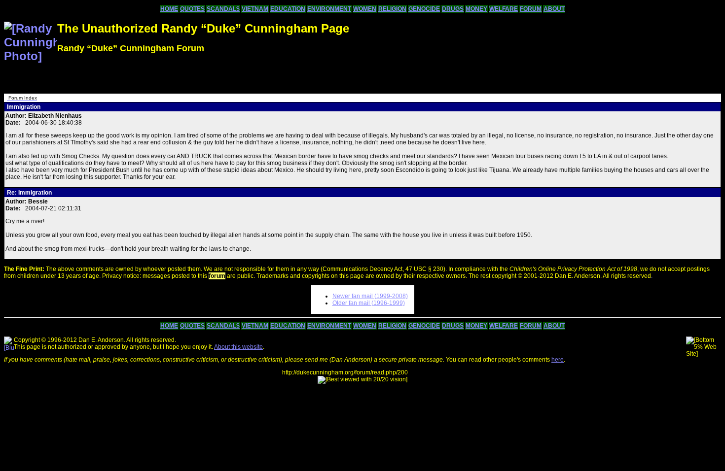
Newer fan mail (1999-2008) (370, 296)
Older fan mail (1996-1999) (368, 303)
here (557, 359)
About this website (238, 346)
